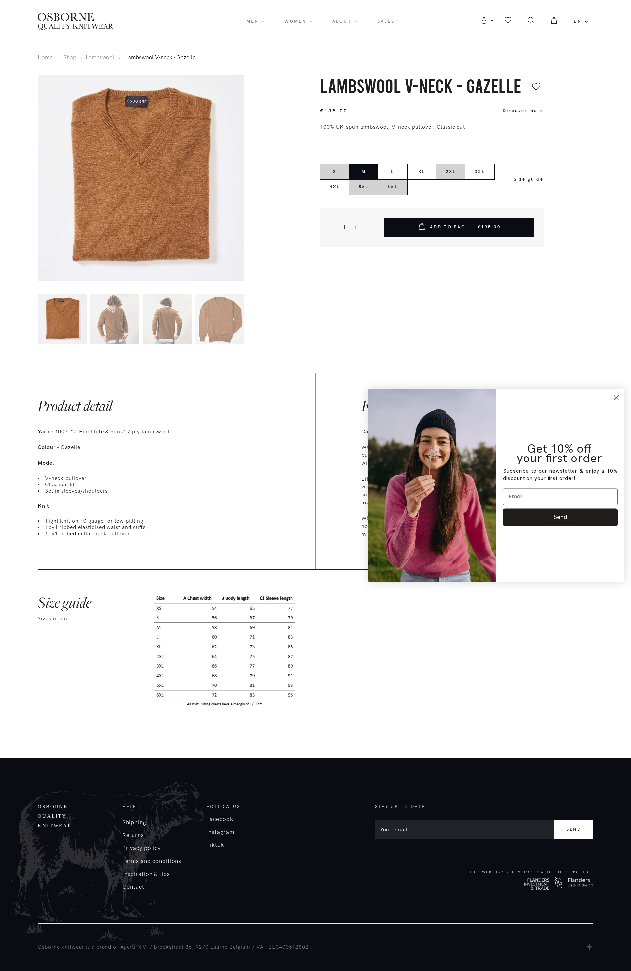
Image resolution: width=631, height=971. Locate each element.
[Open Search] (531, 22)
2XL (451, 171)
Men (252, 21)
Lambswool (100, 57)
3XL (480, 171)
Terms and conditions (151, 861)
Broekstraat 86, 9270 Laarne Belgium (202, 947)
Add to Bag (465, 227)
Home (45, 57)
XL (422, 171)
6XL (392, 186)
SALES (386, 21)
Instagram (220, 832)
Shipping (134, 822)
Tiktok (215, 845)
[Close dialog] (616, 397)
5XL (364, 186)
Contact (133, 887)
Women (295, 21)
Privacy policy (141, 848)
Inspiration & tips (146, 874)
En (578, 21)
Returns (133, 835)
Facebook (219, 819)
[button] (242, 320)
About (342, 21)
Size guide (529, 179)
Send (573, 829)
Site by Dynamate (589, 946)
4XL (335, 186)
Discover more (523, 110)
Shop (69, 57)
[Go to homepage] (75, 21)
